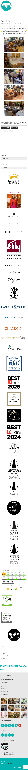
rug (2, 123)
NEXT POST (13, 127)
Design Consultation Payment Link (7, 740)
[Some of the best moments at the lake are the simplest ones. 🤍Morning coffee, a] (24, 701)
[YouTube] (19, 725)
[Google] (6, 735)
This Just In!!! (15, 121)
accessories (4, 122)
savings (10, 123)
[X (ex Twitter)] (12, 725)
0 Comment (19, 23)
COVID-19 (3, 658)
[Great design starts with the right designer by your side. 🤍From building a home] (17, 708)
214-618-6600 (6, 688)
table (13, 123)
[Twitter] (8, 131)
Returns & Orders (5, 651)
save (6, 123)
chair (12, 122)
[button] (24, 3)
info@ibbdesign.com (7, 691)
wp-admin (14, 23)
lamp (24, 122)
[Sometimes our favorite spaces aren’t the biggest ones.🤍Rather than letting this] (4, 715)
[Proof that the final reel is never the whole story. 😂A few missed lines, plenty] (4, 708)
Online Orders (4, 646)
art (7, 122)
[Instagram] (2, 725)
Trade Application (5, 655)
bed (10, 122)
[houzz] (16, 725)
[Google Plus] (12, 131)
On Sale (8, 121)
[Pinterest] (10, 131)
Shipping (3, 653)
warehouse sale (19, 123)
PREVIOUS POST (6, 127)
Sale (11, 121)
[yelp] (2, 735)
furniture (20, 122)
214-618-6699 (5, 689)
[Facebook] (5, 131)
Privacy (2, 648)
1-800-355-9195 (10, 686)
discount (16, 122)
